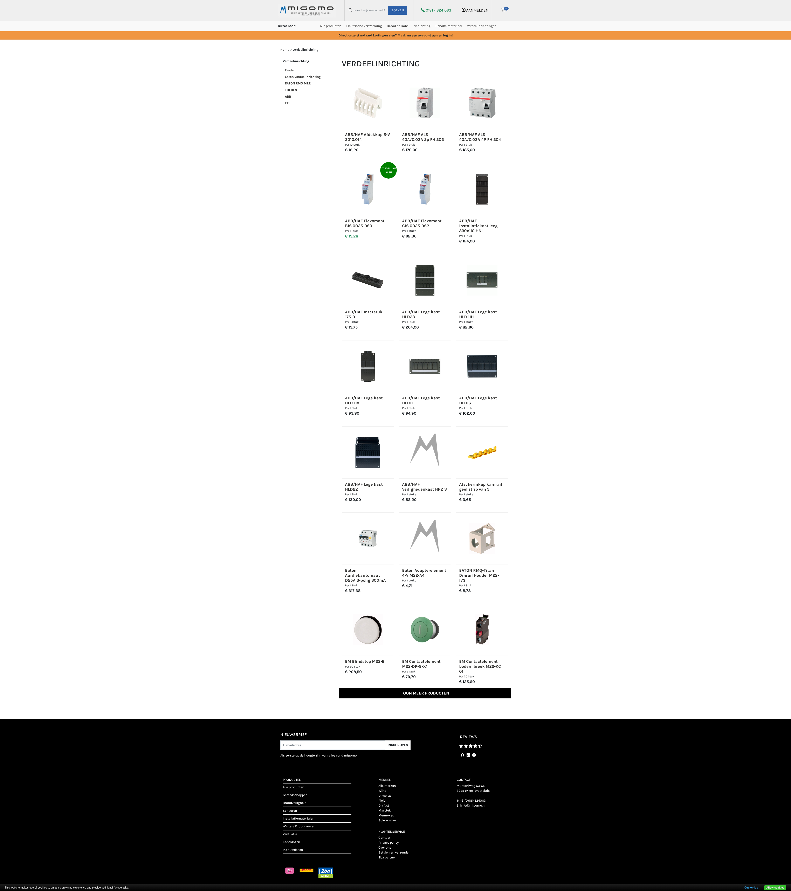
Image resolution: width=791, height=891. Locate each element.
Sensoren (290, 811)
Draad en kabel (398, 26)
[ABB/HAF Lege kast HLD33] (425, 280)
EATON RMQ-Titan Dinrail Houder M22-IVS (479, 575)
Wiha (382, 791)
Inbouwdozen (293, 850)
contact (384, 838)
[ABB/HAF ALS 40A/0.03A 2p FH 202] (425, 103)
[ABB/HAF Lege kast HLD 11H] (482, 280)
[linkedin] (467, 755)
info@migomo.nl (473, 805)
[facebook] (461, 755)
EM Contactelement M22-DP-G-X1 (421, 664)
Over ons (384, 847)
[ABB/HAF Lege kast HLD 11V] (368, 366)
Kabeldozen (291, 842)
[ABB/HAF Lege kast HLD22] (367, 452)
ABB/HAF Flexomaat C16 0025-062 (422, 223)
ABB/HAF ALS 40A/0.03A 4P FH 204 (480, 137)
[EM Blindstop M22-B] (368, 629)
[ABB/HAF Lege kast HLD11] (425, 366)
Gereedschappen (295, 795)
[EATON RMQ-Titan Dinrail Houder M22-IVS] (482, 538)
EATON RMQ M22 (298, 83)
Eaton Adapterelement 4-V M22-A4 (424, 573)
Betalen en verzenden (394, 852)
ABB (288, 96)
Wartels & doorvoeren (299, 826)
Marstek (384, 810)
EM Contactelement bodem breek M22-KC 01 (480, 666)
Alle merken (387, 786)
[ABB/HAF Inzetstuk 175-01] (367, 280)
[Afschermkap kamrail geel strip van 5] (482, 452)
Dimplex (384, 795)
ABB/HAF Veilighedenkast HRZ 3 (424, 487)
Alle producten (330, 26)
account (424, 35)
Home (284, 49)
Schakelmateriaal (448, 26)
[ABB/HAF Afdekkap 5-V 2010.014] (367, 103)
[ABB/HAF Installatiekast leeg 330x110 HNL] (482, 189)
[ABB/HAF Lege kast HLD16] (482, 366)
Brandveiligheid (295, 803)
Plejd (382, 800)
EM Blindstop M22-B (365, 661)
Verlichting (422, 26)
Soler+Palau (387, 820)
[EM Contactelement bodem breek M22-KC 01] (482, 629)
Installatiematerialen (298, 818)
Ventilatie (290, 834)
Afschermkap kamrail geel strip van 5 (480, 487)
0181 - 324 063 (438, 10)
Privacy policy (388, 842)
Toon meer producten (425, 693)
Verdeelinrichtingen (481, 26)
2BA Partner (387, 857)
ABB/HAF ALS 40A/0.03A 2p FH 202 (423, 137)
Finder (290, 70)
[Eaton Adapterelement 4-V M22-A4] (425, 538)
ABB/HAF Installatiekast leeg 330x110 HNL (478, 226)
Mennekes (386, 815)
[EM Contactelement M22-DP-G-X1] (425, 629)
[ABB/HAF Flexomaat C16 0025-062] (425, 189)
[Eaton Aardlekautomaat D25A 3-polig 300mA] (367, 538)
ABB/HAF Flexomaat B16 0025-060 (365, 223)
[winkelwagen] (503, 10)
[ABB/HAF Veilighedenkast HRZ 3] (425, 452)
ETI (287, 103)
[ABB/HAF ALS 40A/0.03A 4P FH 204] (482, 103)
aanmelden (477, 10)
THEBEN (291, 90)
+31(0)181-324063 (473, 800)
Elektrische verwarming (364, 26)
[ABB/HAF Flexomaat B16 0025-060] (368, 189)
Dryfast (383, 805)
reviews (468, 736)
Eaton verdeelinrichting (303, 77)
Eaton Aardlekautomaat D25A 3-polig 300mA (365, 575)
